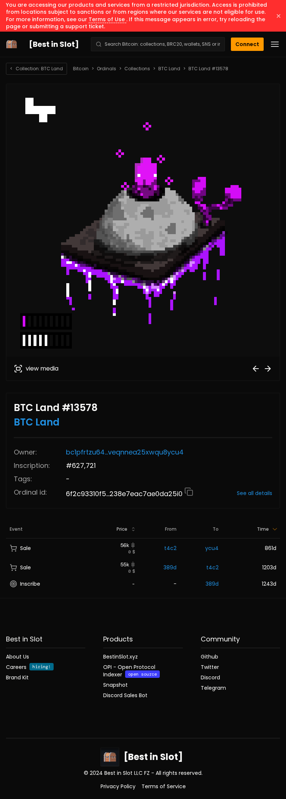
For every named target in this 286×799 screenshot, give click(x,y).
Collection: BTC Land (36, 68)
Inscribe (30, 584)
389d (170, 567)
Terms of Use (107, 19)
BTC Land (169, 69)
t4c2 (170, 548)
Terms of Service (164, 786)
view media (42, 368)
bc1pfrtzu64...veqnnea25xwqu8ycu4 (125, 452)
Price (122, 529)
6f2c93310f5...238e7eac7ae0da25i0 (125, 493)
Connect (247, 44)
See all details (254, 493)
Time (263, 529)
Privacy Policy (118, 786)
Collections (137, 69)
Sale (25, 548)
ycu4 (212, 548)
